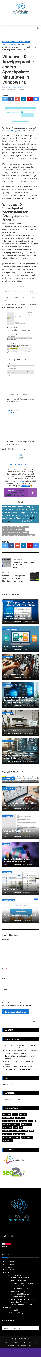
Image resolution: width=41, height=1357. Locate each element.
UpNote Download (11, 889)
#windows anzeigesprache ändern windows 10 (19, 535)
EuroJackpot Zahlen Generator (21, 1283)
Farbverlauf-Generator (19, 1302)
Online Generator (14, 1275)
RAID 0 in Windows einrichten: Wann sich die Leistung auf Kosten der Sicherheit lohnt (19, 755)
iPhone (32, 1121)
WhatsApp (7, 1134)
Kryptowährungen (11, 1124)
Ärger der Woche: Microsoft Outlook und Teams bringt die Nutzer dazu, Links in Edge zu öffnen (19, 775)
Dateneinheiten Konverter (20, 1278)
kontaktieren (25, 486)
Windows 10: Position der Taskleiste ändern (19, 832)
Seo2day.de (29, 1346)
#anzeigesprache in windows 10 (13, 529)
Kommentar (6, 940)
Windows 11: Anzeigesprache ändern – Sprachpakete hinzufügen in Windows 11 (13, 578)
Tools (7, 1272)
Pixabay (29, 130)
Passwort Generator (18, 1286)
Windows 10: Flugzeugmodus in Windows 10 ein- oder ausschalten (25, 565)
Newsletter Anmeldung (14, 1313)
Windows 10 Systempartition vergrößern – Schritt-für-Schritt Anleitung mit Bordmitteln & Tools (18, 616)
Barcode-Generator (17, 1297)
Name (4, 969)
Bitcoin (23, 1114)
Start (4, 44)
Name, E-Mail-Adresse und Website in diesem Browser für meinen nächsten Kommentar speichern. (19, 1004)
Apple (15, 1114)
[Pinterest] (19, 502)
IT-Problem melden (12, 1310)
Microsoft (26, 1124)
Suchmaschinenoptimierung (15, 1131)
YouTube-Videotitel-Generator (21, 1305)
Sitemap (8, 1307)
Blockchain (8, 1118)
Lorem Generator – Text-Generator (23, 1299)
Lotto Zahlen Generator (19, 1280)
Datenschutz (10, 1264)
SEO (15, 1127)
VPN (31, 1131)
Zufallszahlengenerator (19, 1288)
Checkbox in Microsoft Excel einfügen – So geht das (19, 804)
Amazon (6, 1114)
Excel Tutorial (8, 788)
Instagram (21, 1121)
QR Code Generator (17, 1291)
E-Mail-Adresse (7, 979)
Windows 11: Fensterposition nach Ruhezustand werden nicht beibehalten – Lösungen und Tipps (20, 699)
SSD (20, 1127)
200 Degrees (15, 130)
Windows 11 (27, 1137)
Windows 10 (7, 42)
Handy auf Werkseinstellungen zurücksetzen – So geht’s (16, 860)
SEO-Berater (20, 481)
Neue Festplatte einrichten (14, 674)
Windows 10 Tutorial (21, 42)
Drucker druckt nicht (12, 730)
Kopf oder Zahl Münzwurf (20, 1294)
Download (7, 872)
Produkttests (10, 1270)
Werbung (8, 1267)
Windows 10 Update (11, 1137)
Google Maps (8, 1121)
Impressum (9, 1261)
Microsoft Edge (8, 779)
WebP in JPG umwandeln (14, 646)
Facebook (20, 1118)
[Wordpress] (22, 502)
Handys (6, 844)
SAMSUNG (7, 1127)
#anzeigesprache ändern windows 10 (15, 527)
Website (5, 989)
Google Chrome (8, 900)
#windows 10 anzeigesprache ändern (15, 532)
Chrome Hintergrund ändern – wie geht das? (20, 916)
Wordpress (8, 1141)
